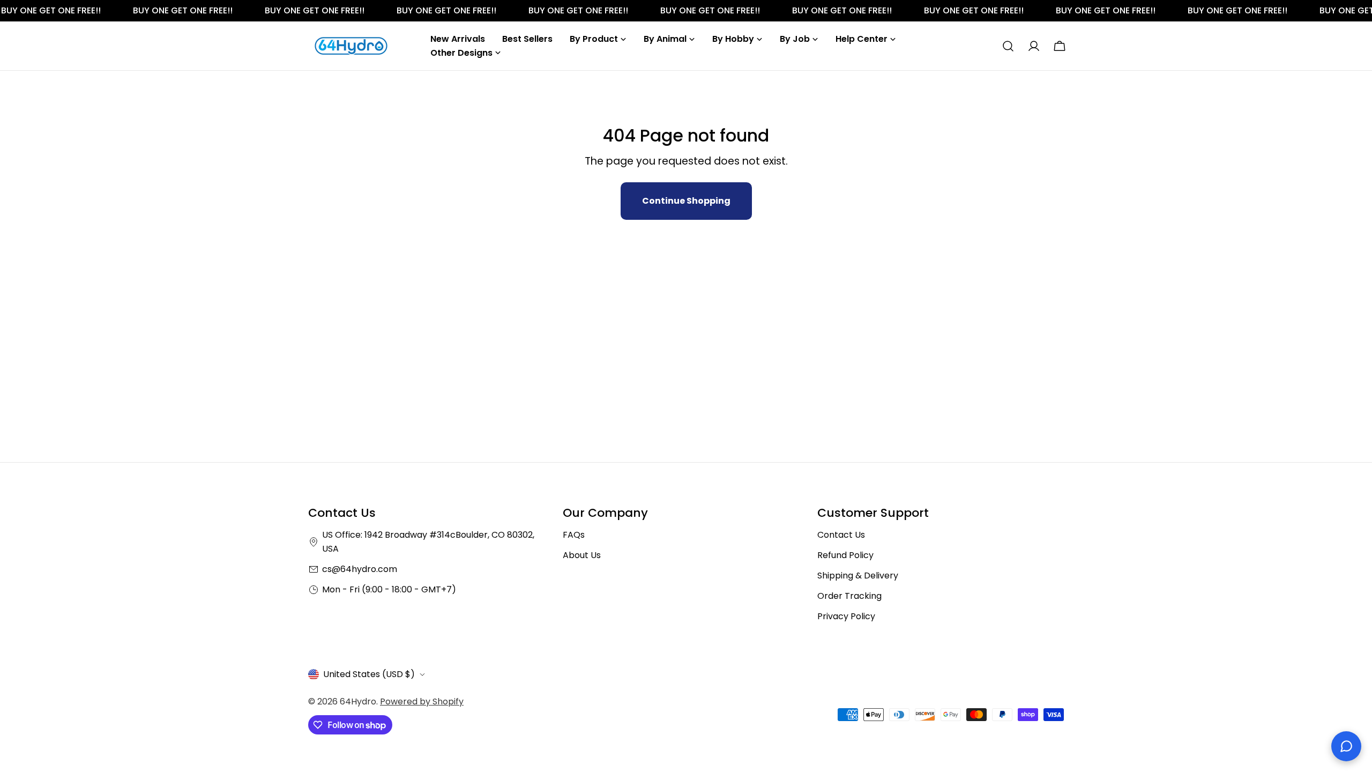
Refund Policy (845, 555)
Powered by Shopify (422, 701)
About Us (582, 555)
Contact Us (841, 535)
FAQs (574, 535)
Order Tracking (849, 596)
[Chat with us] (1346, 746)
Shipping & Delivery (857, 575)
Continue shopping (686, 201)
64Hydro (358, 701)
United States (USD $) (369, 674)
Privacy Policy (846, 616)
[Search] (1008, 46)
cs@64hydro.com (359, 569)
